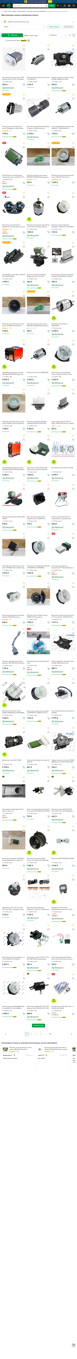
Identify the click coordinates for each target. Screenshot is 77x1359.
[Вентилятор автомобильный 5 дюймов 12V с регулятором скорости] (13, 207)
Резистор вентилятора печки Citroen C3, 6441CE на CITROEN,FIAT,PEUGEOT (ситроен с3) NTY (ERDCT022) (38, 78)
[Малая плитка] (73, 35)
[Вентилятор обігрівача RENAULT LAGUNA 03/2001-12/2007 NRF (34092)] (38, 403)
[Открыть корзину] (73, 6)
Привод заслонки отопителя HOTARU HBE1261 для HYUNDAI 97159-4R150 (63, 761)
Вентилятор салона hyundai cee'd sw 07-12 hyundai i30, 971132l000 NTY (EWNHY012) (63, 616)
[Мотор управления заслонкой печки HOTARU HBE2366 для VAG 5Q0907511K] (63, 643)
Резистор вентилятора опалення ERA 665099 (13, 517)
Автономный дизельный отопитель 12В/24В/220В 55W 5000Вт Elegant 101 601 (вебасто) (13, 469)
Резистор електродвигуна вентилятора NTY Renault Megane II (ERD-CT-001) (62, 567)
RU (58, 5)
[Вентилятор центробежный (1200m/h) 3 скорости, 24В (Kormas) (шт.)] (38, 889)
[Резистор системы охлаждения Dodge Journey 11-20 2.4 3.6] (38, 256)
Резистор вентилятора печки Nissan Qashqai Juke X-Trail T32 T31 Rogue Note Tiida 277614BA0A (13, 78)
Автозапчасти (21, 11)
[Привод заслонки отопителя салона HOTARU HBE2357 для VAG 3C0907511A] (63, 59)
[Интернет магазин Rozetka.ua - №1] (9, 6)
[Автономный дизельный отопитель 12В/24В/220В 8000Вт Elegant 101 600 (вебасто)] (13, 354)
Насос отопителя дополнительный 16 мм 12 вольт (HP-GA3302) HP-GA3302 (38, 810)
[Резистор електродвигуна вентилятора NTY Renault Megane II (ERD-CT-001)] (63, 548)
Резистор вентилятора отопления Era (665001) (38, 761)
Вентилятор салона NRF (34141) (12, 760)
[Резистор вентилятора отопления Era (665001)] (38, 742)
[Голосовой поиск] (46, 6)
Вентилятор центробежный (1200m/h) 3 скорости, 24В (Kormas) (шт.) (38, 908)
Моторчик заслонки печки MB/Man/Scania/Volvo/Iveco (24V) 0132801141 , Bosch (62, 908)
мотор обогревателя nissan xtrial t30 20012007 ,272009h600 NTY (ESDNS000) (63, 127)
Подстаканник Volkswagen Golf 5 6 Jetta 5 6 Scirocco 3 (13, 810)
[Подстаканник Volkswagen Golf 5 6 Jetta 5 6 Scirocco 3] (13, 791)
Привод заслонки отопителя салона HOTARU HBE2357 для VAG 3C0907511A (63, 78)
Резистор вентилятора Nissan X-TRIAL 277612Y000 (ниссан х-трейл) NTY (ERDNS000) (63, 422)
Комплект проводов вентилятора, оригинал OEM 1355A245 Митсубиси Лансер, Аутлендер (13, 662)
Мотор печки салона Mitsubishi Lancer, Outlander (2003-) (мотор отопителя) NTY (62, 373)
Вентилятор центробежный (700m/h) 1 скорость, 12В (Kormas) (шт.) (38, 127)
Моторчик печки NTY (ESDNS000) (37, 372)
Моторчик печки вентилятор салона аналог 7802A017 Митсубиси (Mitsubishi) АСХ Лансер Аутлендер (63, 176)
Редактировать (54, 27)
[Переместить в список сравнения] (23, 49)
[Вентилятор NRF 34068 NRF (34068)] (63, 840)
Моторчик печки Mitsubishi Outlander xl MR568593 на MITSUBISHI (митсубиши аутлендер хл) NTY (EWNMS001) (38, 567)
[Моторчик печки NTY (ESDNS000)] (38, 354)
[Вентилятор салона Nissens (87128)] (63, 449)
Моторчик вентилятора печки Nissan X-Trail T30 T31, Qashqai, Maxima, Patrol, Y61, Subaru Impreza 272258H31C (38, 226)
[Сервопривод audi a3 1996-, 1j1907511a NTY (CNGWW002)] (13, 256)
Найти (52, 5)
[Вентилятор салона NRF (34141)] (13, 742)
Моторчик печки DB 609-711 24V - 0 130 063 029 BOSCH (63, 1007)
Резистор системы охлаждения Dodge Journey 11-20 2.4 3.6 (36, 275)
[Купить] (23, 84)
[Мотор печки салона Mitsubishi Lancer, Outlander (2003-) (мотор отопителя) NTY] (63, 354)
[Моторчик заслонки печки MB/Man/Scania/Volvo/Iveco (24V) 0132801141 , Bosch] (63, 889)
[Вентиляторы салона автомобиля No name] (38, 643)
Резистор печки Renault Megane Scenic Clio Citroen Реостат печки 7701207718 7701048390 (62, 958)
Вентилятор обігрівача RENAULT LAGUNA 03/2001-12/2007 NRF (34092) (37, 422)
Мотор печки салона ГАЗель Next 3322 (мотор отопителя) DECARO (37, 468)
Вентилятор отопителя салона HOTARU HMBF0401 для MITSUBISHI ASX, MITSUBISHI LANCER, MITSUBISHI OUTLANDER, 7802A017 (13, 712)
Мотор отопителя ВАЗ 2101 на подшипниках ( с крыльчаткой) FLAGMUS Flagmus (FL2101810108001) (61, 518)
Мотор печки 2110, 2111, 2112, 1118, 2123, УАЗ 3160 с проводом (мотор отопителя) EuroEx (12, 908)
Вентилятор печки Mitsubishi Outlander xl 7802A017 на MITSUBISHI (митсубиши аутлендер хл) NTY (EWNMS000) (63, 226)
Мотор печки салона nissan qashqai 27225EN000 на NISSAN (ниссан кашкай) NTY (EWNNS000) (38, 712)
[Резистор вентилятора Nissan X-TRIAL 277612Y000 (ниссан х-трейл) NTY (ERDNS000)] (63, 403)
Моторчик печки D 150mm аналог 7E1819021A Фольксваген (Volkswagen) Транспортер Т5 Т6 (37, 616)
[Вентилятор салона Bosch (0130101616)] (63, 305)
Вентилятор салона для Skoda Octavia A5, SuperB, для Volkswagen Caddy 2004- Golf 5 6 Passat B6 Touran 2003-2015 (38, 859)
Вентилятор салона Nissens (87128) (62, 467)
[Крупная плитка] (70, 35)
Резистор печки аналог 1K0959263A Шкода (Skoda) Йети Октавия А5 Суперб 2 (13, 859)
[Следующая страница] (71, 1034)
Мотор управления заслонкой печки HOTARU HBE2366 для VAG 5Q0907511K (63, 662)
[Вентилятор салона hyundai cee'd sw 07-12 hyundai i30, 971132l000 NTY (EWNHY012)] (63, 597)
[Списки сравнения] (69, 6)
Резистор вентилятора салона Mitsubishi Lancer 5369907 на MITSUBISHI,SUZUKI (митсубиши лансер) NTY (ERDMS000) (37, 518)
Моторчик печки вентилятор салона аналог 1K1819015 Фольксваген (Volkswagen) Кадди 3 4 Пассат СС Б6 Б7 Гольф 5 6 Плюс (13, 325)
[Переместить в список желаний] (23, 45)
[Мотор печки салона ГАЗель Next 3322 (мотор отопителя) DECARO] (38, 449)
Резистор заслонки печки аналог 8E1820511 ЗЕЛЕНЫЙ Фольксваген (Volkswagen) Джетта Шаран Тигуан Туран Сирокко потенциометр (38, 325)
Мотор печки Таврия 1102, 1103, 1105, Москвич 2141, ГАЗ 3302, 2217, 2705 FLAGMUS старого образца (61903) (38, 1007)
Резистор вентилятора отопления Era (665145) (63, 711)
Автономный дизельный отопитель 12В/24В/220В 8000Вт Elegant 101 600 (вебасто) (12, 373)
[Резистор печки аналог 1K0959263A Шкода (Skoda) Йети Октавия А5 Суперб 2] (13, 840)
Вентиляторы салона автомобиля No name (38, 662)
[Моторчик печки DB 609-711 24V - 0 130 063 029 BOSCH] (63, 988)
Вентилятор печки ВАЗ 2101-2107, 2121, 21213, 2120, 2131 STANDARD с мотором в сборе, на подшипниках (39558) (62, 810)
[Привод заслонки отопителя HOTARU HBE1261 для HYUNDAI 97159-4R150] (63, 742)
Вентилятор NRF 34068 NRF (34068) (63, 858)
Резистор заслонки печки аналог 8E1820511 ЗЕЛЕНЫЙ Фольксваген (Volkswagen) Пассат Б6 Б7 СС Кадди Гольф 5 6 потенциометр (38, 176)
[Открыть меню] (3, 6)
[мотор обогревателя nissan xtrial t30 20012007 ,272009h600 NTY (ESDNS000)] (63, 108)
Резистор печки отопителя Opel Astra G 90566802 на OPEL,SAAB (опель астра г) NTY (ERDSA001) (12, 127)
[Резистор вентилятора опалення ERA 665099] (13, 498)
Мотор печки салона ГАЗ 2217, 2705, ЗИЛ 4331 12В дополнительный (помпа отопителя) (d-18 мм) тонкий (38, 958)
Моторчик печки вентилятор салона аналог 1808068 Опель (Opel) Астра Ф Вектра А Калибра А (13, 567)
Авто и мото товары (10, 11)
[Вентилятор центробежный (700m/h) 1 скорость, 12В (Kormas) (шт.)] (38, 108)
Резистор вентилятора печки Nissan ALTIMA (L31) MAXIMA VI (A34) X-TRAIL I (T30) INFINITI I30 (63, 276)
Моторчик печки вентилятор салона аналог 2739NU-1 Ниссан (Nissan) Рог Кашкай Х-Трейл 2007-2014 (13, 422)
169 (50, 1034)
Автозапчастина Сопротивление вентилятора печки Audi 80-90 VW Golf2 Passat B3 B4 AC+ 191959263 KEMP (13, 176)
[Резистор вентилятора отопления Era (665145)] (63, 693)
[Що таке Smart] (28, 41)
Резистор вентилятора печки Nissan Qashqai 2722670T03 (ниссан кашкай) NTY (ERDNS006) (13, 616)
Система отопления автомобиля (36, 11)
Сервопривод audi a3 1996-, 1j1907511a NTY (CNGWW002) (13, 275)
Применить (68, 27)
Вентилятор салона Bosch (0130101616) (59, 324)
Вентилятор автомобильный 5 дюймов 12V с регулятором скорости (13, 225)
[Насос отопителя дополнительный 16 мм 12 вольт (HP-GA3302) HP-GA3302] (38, 791)
